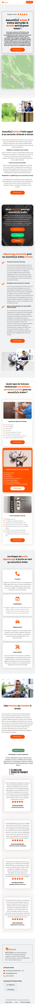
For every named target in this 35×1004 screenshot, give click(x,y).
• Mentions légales (25, 1002)
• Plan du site (8, 1002)
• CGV (16, 1002)
